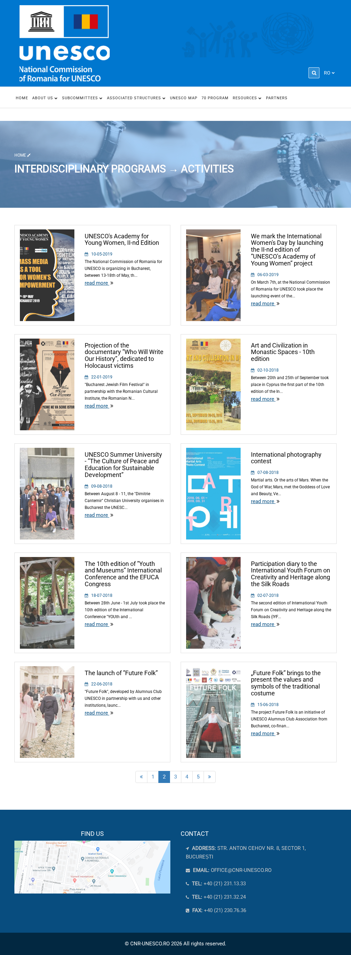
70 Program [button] (215, 98)
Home (22, 98)
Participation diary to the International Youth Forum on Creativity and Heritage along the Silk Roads (290, 574)
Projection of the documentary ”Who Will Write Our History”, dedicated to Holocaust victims (124, 355)
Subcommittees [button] (80, 98)
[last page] (210, 777)
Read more (97, 283)
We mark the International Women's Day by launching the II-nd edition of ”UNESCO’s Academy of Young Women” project (287, 249)
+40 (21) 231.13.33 (218, 883)
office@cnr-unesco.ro (241, 870)
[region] (92, 862)
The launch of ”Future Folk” (121, 673)
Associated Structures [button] (134, 98)
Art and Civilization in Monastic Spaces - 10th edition (283, 352)
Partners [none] (277, 98)
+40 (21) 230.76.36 (218, 910)
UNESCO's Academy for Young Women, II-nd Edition (122, 239)
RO (327, 73)
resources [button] (245, 98)
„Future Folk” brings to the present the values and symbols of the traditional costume (286, 683)
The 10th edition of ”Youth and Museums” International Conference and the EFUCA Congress (123, 574)
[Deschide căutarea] (313, 72)
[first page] (141, 777)
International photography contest (286, 458)
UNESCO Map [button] (183, 98)
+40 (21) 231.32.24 (218, 897)
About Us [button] (43, 98)
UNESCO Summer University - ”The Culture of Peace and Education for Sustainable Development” (123, 464)
